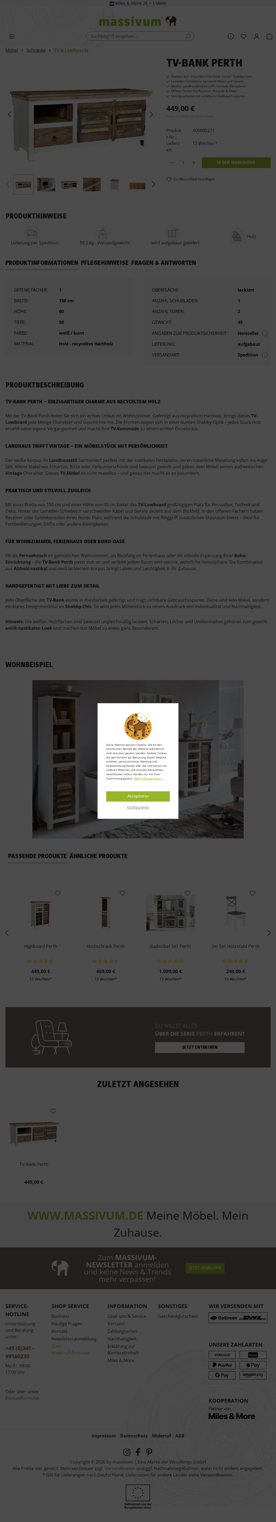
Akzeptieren (138, 796)
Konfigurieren (138, 807)
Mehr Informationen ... (148, 778)
